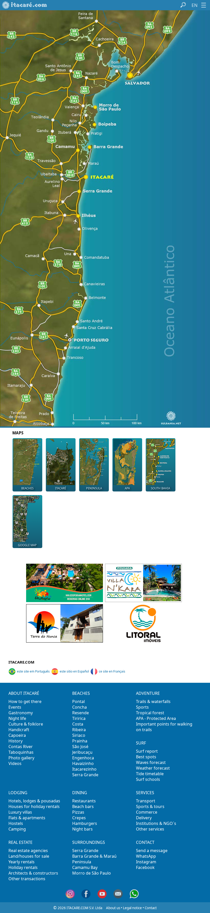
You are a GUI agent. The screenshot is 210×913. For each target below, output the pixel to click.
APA (127, 488)
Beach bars (83, 806)
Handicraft (18, 729)
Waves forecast (151, 762)
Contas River (20, 746)
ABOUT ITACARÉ (23, 693)
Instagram (146, 862)
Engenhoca (83, 758)
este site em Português (33, 671)
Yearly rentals (21, 862)
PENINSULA (94, 488)
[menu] (203, 5)
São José (80, 746)
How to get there (24, 701)
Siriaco (78, 735)
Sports (142, 707)
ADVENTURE (148, 693)
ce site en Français (112, 671)
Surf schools (148, 779)
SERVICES (145, 792)
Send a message (151, 850)
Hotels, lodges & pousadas (34, 801)
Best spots (146, 757)
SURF (141, 743)
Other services (150, 829)
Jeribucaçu (82, 752)
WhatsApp (146, 856)
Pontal (78, 701)
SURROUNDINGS (88, 842)
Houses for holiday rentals (34, 806)
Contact (151, 908)
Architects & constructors (33, 873)
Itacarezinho (84, 769)
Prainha (79, 741)
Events (14, 707)
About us (113, 908)
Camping (17, 829)
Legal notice (132, 908)
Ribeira (79, 729)
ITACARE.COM (21, 662)
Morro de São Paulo (91, 873)
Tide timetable (150, 773)
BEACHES (27, 488)
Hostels (15, 823)
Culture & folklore (25, 724)
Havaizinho (83, 763)
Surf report (147, 751)
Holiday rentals (23, 867)
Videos (15, 763)
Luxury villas (20, 812)
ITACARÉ (60, 488)
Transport (145, 801)
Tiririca (79, 718)
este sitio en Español (74, 671)
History (15, 741)
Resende (80, 713)
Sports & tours (150, 806)
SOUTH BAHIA (160, 488)
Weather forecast (153, 768)
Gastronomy (20, 713)
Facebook (145, 867)
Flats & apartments (26, 818)
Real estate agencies (28, 850)
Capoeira (17, 735)
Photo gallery (21, 758)
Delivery (144, 818)
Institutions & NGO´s (156, 823)
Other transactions (26, 878)
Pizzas (78, 812)
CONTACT (145, 842)
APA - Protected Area (156, 718)
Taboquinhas (21, 752)
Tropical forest (150, 713)
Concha (79, 707)
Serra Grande (85, 775)
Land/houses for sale (28, 856)
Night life (17, 718)
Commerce (146, 812)
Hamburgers (84, 823)
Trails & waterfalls (153, 701)
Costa (77, 724)
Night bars (82, 829)
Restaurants (84, 801)
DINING (79, 792)
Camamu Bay (85, 867)
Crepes (79, 818)
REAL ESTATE (20, 842)
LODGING (17, 792)
